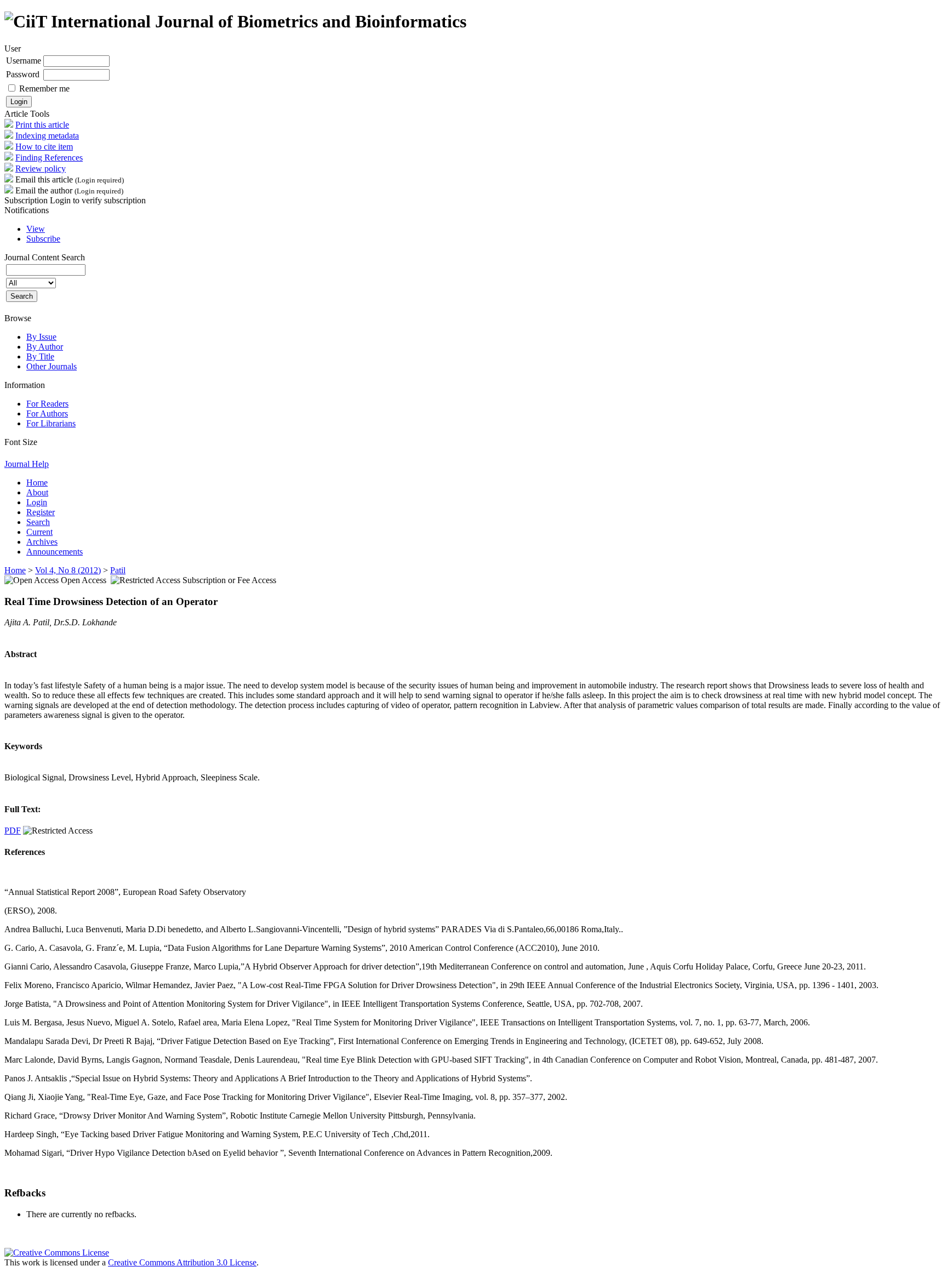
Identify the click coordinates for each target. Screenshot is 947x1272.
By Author (44, 346)
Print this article (42, 124)
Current (39, 532)
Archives (42, 541)
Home (37, 482)
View (35, 228)
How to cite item (44, 146)
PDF (12, 830)
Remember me (44, 88)
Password (22, 74)
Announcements (54, 551)
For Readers (47, 403)
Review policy (40, 168)
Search (38, 522)
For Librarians (51, 423)
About (37, 492)
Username (23, 60)
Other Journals (51, 366)
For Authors (47, 413)
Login (36, 502)
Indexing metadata (47, 135)
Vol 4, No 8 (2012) (68, 570)
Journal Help (26, 464)
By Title (40, 356)
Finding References (49, 157)
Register (40, 512)
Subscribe (43, 238)
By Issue (41, 336)
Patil (117, 570)
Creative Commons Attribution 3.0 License (182, 1262)
